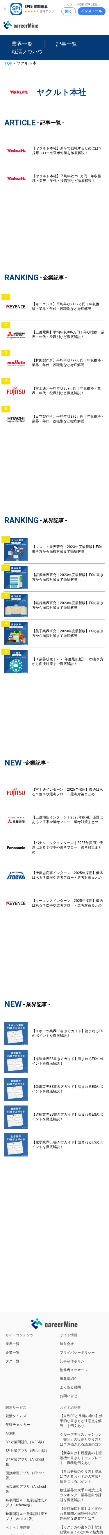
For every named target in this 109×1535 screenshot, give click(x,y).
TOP (8, 63)
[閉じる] (4, 9)
